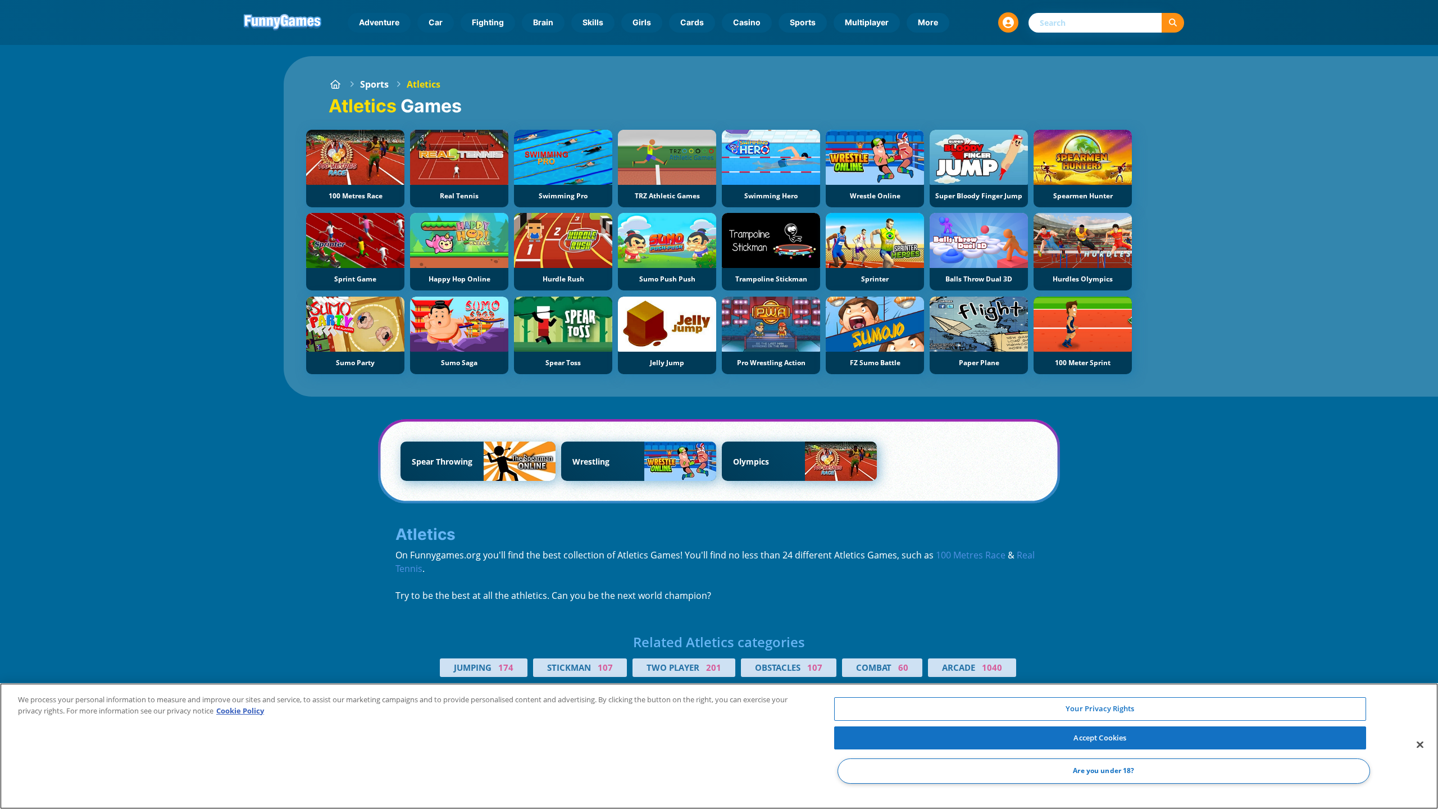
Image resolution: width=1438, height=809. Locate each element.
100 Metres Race (970, 555)
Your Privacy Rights (1100, 708)
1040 (992, 667)
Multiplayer (867, 22)
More (928, 22)
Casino (747, 22)
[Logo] (282, 22)
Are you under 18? (1103, 771)
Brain (543, 22)
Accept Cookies (1099, 738)
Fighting (488, 22)
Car (436, 22)
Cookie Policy (240, 711)
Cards (692, 22)
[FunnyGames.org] (335, 84)
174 (505, 667)
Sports (803, 22)
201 (713, 667)
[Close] (1420, 745)
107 (605, 667)
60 (903, 667)
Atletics (423, 84)
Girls (641, 22)
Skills (593, 22)
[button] (1008, 22)
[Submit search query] (1173, 23)
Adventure (379, 22)
